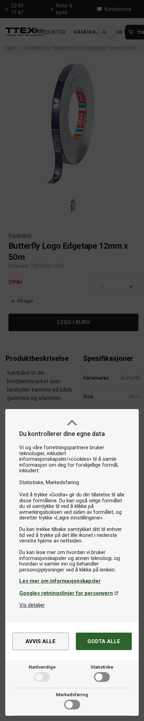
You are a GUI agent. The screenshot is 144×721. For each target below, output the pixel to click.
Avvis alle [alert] (41, 641)
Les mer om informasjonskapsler (60, 581)
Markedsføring (72, 694)
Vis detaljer (32, 605)
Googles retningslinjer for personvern (66, 593)
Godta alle (103, 641)
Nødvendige (42, 667)
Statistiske (102, 667)
